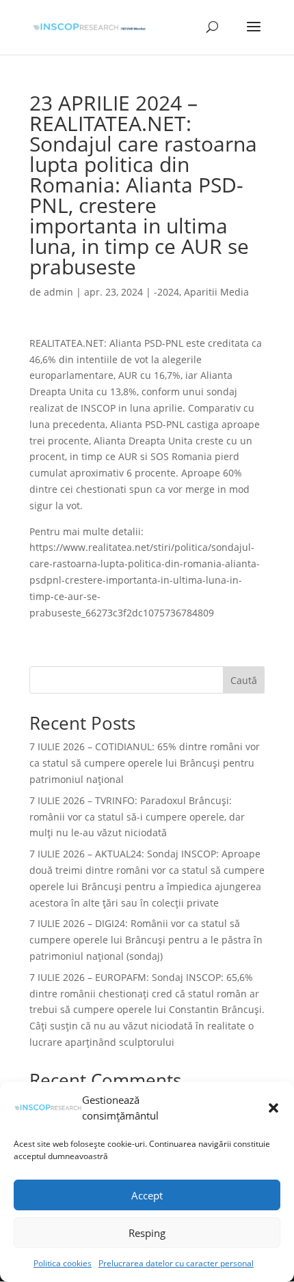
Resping (147, 1233)
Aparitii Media (216, 291)
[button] (273, 1108)
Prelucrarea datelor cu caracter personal (176, 1263)
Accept (147, 1195)
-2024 (166, 291)
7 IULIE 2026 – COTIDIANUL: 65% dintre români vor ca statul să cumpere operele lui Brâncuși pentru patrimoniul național (144, 763)
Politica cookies (63, 1263)
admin (58, 291)
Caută (243, 680)
